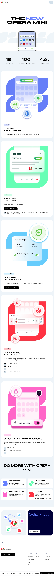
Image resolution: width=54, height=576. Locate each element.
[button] (11, 208)
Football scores (28, 573)
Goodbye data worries (12, 278)
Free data (9, 573)
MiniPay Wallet (14, 481)
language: (51, 2)
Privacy (37, 573)
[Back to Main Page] (4, 2)
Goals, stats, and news (12, 353)
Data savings (17, 573)
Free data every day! (10, 199)
